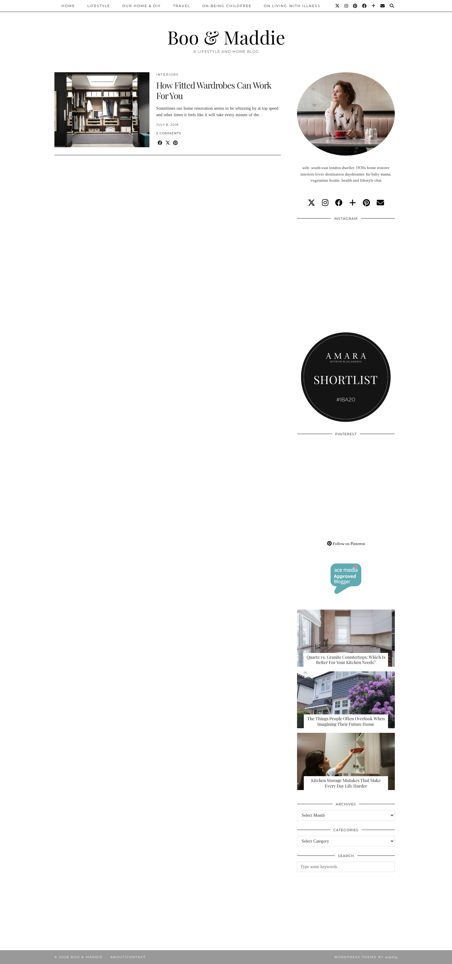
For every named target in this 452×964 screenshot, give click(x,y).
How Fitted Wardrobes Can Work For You (213, 90)
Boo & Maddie (226, 37)
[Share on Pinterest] (175, 143)
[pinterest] (366, 203)
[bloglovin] (352, 203)
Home (68, 6)
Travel (181, 6)
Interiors (167, 75)
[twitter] (311, 203)
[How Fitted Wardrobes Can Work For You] (101, 109)
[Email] (382, 6)
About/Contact (128, 957)
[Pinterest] (355, 6)
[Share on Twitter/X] (168, 143)
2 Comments (168, 133)
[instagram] (325, 203)
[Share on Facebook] (160, 143)
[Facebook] (364, 6)
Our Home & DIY (141, 6)
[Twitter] (337, 6)
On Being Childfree (227, 6)
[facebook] (339, 203)
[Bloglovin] (373, 6)
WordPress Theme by (366, 957)
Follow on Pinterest (348, 543)
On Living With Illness (292, 6)
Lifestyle (98, 6)
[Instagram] (346, 6)
